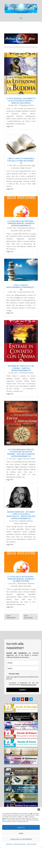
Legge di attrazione (23, 459)
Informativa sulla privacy (19, 844)
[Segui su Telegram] (31, 699)
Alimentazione (23, 228)
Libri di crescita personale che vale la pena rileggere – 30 (21, 160)
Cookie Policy (9, 844)
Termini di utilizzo (31, 844)
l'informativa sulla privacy (28, 685)
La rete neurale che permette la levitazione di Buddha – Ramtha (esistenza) (21, 100)
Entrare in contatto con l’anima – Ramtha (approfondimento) (21, 368)
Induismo (30, 521)
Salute (20, 231)
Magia (22, 168)
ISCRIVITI (22, 690)
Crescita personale (24, 165)
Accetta (21, 827)
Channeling (23, 105)
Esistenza (31, 105)
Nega (21, 833)
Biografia (23, 521)
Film (32, 292)
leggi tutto (9, 126)
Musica (16, 523)
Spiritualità (27, 231)
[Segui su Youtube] (22, 699)
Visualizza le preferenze (21, 839)
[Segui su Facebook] (14, 699)
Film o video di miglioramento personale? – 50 (21, 287)
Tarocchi (28, 168)
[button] (39, 809)
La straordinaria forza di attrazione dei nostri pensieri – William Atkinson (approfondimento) (21, 452)
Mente (33, 459)
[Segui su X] (26, 699)
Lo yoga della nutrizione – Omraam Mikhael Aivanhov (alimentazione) (21, 579)
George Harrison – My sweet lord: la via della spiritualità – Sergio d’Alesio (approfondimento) (21, 515)
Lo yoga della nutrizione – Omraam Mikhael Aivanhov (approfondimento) (21, 223)
